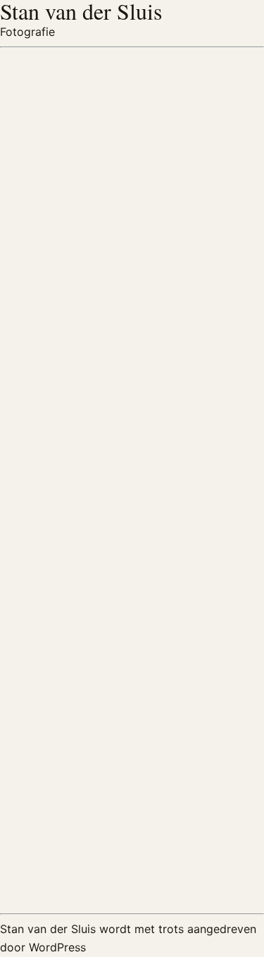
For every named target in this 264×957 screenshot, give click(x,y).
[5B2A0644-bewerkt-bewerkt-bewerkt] (66, 712)
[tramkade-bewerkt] (66, 95)
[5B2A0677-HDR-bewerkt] (198, 432)
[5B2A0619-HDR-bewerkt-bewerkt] (198, 716)
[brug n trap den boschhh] (198, 237)
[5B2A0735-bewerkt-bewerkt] (66, 380)
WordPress (57, 947)
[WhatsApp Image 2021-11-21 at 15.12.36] (66, 850)
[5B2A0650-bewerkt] (198, 574)
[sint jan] (66, 237)
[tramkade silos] (198, 95)
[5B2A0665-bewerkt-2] (66, 522)
